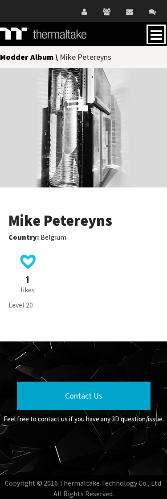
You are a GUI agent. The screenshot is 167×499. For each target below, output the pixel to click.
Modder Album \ (30, 57)
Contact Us (83, 396)
